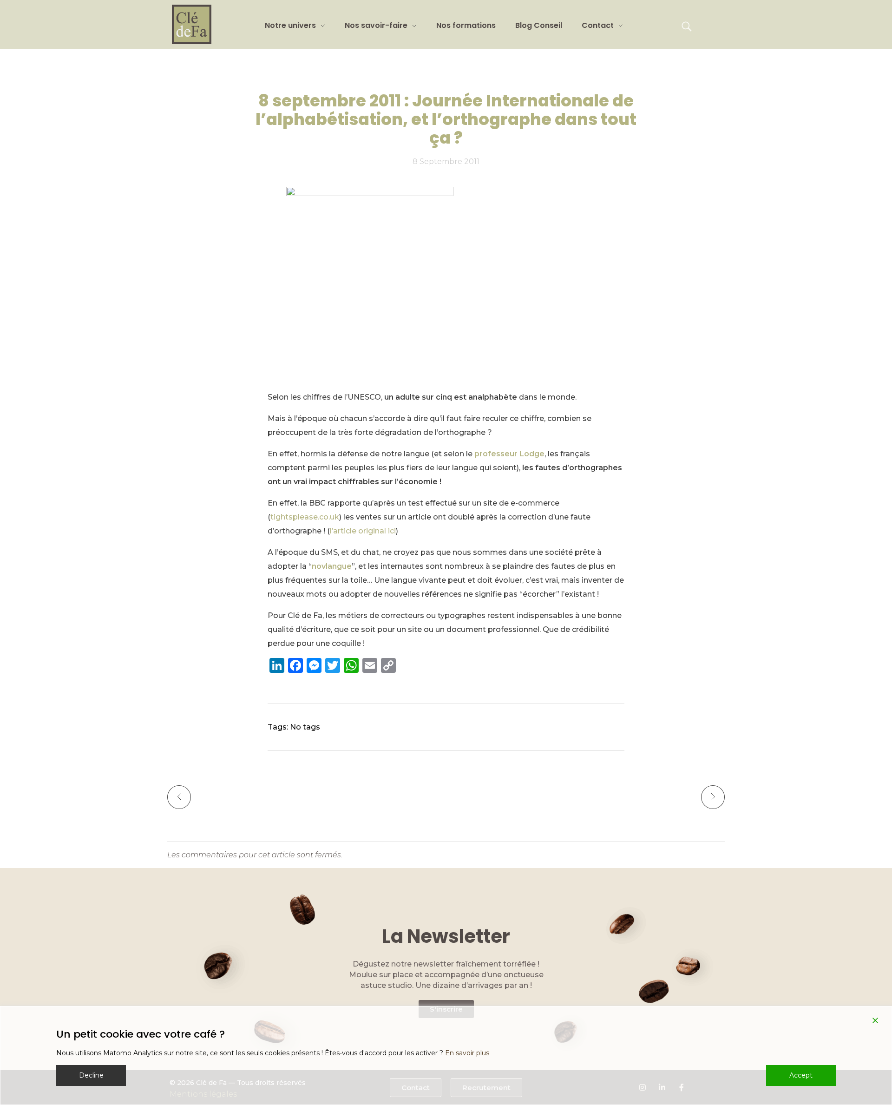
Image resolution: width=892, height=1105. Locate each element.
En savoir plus (467, 1053)
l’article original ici (363, 530)
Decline (91, 1075)
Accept (801, 1075)
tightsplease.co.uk (304, 517)
